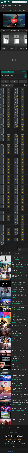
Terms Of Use (17, 427)
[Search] (26, 2)
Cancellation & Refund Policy (10, 429)
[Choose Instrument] (16, 48)
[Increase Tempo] (7, 30)
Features (11, 427)
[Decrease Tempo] (2, 30)
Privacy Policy (23, 427)
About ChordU (5, 427)
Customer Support (14, 432)
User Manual (21, 429)
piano (8, 48)
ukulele (12, 48)
